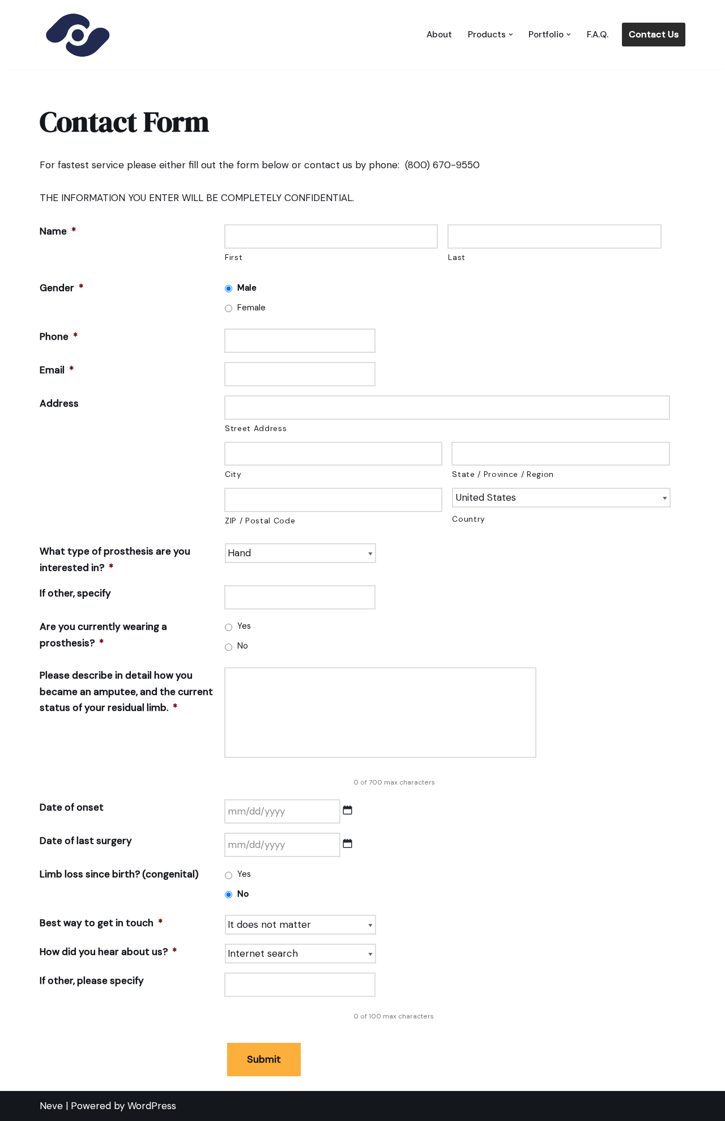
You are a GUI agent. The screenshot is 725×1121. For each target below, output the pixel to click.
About (439, 34)
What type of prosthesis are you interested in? (115, 559)
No (242, 645)
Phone (59, 336)
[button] (511, 34)
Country (468, 519)
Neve (51, 1105)
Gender (61, 288)
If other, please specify (92, 980)
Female (251, 307)
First (233, 257)
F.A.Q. (597, 34)
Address (59, 403)
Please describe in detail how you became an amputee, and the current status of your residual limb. (126, 691)
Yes (244, 626)
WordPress (151, 1105)
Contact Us (654, 34)
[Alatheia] (77, 34)
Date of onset (72, 807)
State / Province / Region (503, 474)
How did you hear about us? (108, 951)
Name (58, 231)
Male (247, 287)
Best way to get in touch (101, 923)
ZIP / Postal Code (260, 520)
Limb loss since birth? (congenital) (119, 874)
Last (457, 257)
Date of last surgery (86, 840)
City (233, 474)
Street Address (256, 428)
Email (57, 370)
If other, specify (75, 593)
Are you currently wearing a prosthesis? (103, 634)
